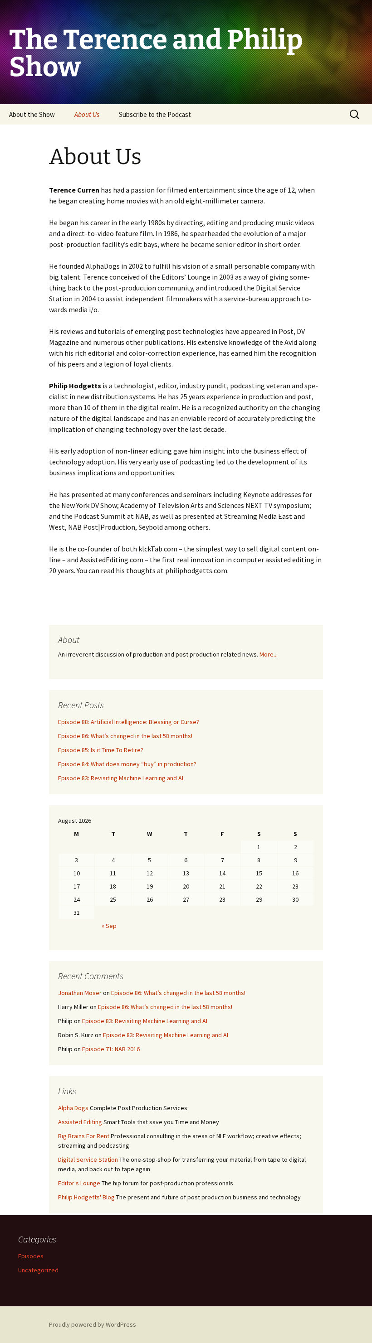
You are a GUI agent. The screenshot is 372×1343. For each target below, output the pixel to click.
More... (268, 654)
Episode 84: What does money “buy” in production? (127, 764)
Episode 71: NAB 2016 (111, 1049)
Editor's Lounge (79, 1183)
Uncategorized (38, 1270)
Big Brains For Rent (83, 1136)
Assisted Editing (80, 1122)
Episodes (31, 1256)
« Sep (109, 926)
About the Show (32, 114)
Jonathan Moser (80, 993)
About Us (86, 114)
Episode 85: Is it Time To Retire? (100, 750)
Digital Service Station (88, 1159)
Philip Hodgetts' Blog (86, 1197)
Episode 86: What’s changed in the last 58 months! (125, 736)
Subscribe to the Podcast (155, 114)
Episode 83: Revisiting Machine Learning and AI (120, 778)
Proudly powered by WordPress (92, 1324)
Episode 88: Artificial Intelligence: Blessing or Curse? (128, 722)
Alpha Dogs (73, 1108)
